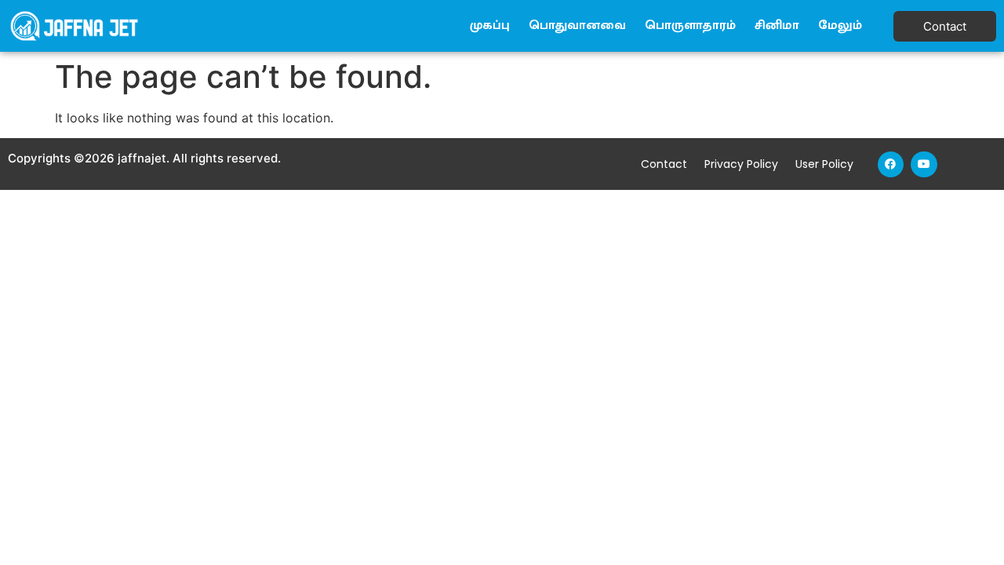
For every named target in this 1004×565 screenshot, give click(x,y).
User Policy (824, 164)
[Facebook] (891, 164)
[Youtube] (924, 164)
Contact (664, 164)
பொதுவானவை (577, 25)
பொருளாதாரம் (690, 25)
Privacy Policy (741, 164)
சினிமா (777, 25)
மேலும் (840, 25)
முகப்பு (490, 25)
